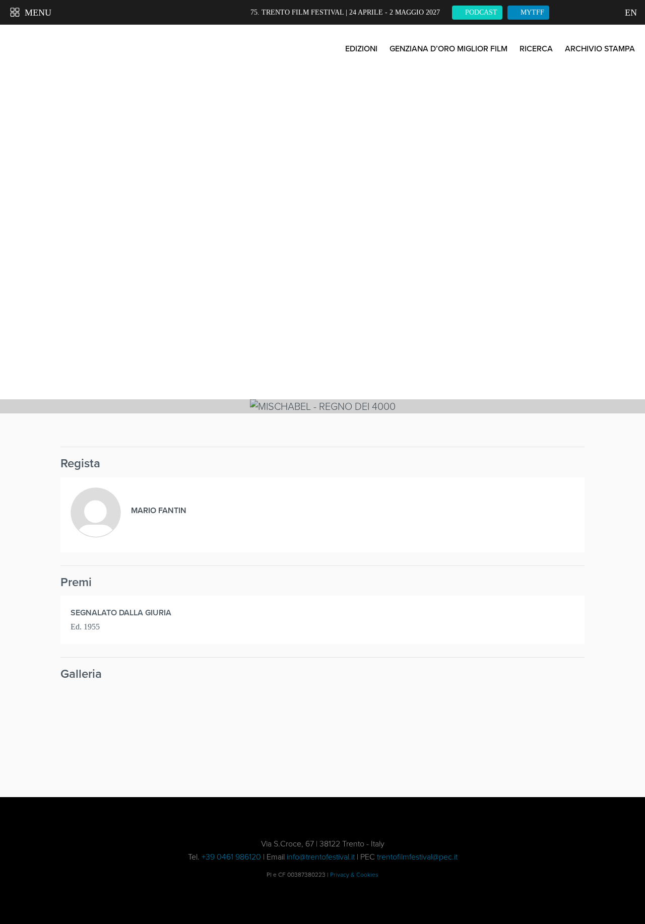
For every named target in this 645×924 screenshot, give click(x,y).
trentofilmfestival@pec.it (417, 857)
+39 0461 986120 (231, 857)
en (630, 13)
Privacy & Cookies (354, 874)
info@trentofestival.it (321, 857)
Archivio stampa (600, 48)
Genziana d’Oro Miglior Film (448, 48)
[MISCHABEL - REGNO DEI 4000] (122, 732)
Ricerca (536, 48)
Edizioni (361, 48)
